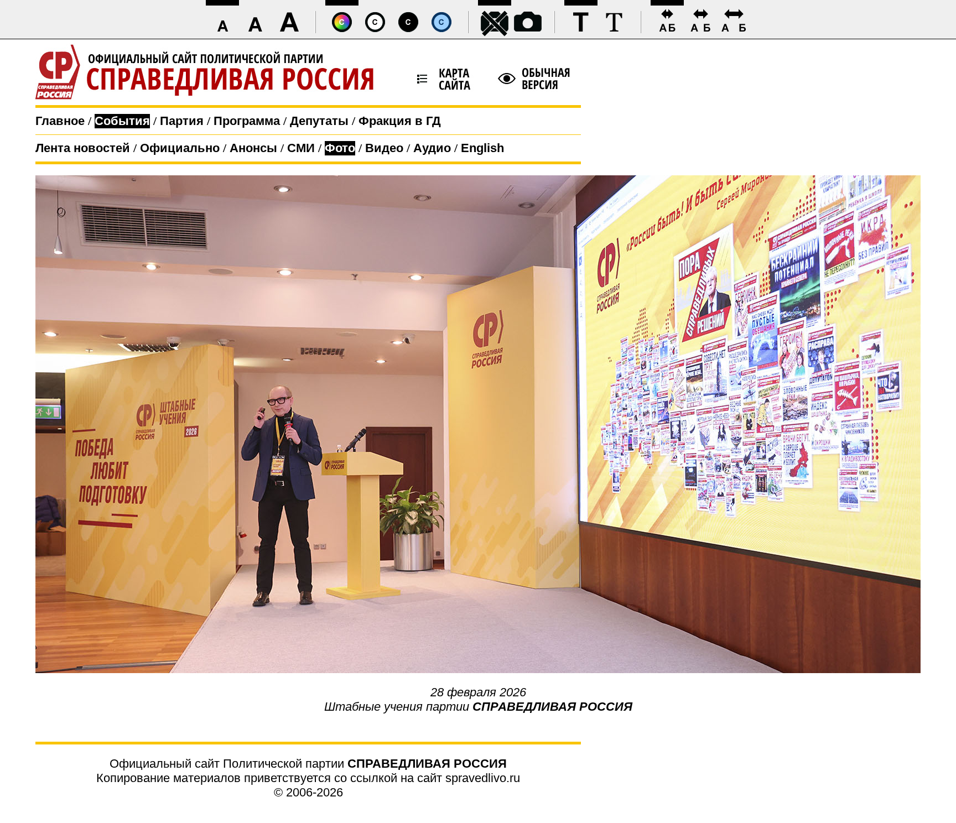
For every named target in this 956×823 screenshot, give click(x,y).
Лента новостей (82, 148)
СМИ (301, 148)
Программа (247, 121)
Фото (340, 148)
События (122, 121)
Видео (384, 148)
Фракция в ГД (399, 121)
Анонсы (253, 148)
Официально (180, 148)
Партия (182, 121)
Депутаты (319, 121)
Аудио (432, 148)
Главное (60, 121)
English (482, 148)
